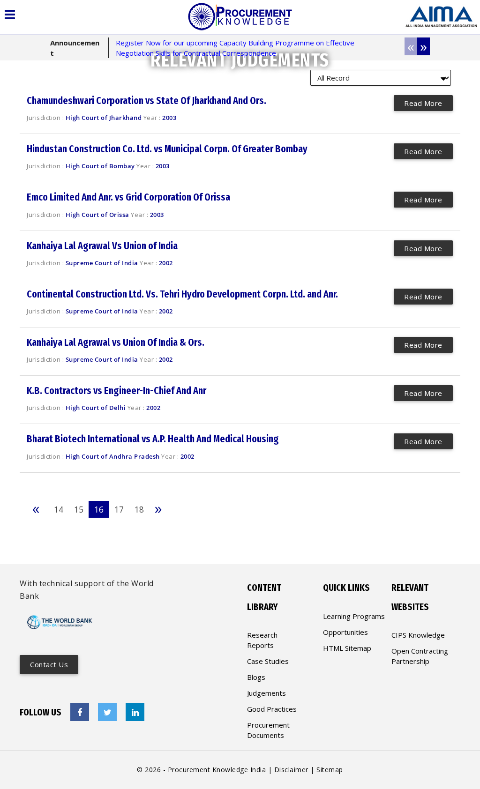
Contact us (49, 664)
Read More (423, 103)
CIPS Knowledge (418, 635)
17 (119, 509)
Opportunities (345, 632)
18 (139, 509)
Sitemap (329, 769)
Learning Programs (354, 616)
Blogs (256, 677)
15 (78, 509)
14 (58, 509)
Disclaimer (291, 769)
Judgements (266, 693)
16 (99, 509)
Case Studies (268, 661)
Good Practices (272, 709)
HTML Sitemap (347, 648)
